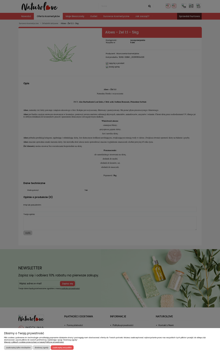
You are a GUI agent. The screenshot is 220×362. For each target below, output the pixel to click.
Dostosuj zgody (41, 347)
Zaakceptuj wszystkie (62, 347)
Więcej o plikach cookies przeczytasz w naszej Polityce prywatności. (34, 342)
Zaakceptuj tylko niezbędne (18, 347)
